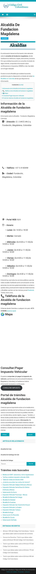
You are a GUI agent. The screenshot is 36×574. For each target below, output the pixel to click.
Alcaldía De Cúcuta (8, 517)
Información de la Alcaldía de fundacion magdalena (17, 88)
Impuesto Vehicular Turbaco (11, 510)
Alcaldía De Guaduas (9, 502)
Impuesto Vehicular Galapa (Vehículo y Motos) (17, 485)
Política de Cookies (11, 572)
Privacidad (21, 572)
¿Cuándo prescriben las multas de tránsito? (16, 482)
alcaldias (4, 38)
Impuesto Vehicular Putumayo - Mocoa (15, 495)
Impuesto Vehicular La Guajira (12, 507)
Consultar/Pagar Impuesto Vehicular (13, 95)
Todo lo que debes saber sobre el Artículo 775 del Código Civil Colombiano (18, 551)
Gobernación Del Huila (9, 520)
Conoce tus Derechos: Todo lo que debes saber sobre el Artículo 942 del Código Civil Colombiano (18, 539)
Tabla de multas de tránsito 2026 (13, 479)
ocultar (21, 85)
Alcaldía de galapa (7, 460)
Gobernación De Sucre (10, 492)
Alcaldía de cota (6, 449)
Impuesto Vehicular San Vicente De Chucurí (16, 505)
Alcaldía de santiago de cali (10, 455)
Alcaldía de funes (31, 434)
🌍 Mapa (5, 93)
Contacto (27, 572)
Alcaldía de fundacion (6, 434)
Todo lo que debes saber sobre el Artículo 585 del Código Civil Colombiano (18, 558)
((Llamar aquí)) (11, 311)
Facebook (31, 290)
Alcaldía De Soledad (9, 500)
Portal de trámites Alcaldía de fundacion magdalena (17, 98)
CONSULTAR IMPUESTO (11, 388)
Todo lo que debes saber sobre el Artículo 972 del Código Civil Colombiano (18, 545)
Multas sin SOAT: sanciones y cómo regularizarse (18, 475)
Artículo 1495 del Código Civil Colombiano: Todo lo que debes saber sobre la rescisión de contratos (18, 532)
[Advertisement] (18, 147)
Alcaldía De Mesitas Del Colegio (12, 497)
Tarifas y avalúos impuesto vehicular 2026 (16, 477)
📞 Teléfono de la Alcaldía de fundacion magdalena (17, 91)
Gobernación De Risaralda (11, 515)
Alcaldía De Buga (8, 512)
